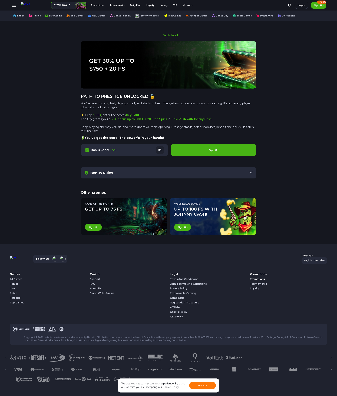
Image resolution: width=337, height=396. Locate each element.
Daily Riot (135, 5)
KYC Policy (176, 316)
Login (301, 5)
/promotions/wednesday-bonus (213, 216)
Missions (187, 5)
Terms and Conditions (184, 279)
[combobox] (314, 260)
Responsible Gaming (183, 293)
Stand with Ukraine (102, 293)
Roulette (15, 297)
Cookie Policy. (171, 387)
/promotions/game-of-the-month (124, 216)
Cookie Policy (178, 311)
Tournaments (117, 5)
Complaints (177, 297)
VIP (175, 5)
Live (12, 288)
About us (95, 288)
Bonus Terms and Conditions (188, 283)
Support (95, 279)
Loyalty (150, 5)
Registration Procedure (184, 302)
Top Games (17, 302)
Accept (202, 385)
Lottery (164, 5)
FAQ (92, 283)
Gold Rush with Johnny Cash (191, 119)
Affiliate (175, 307)
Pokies (14, 283)
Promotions (97, 5)
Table (13, 293)
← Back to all (168, 35)
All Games (16, 279)
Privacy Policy (178, 288)
